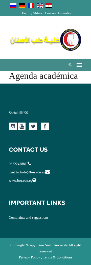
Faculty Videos (32, 13)
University (64, 13)
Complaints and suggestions (28, 217)
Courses (50, 13)
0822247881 (18, 164)
